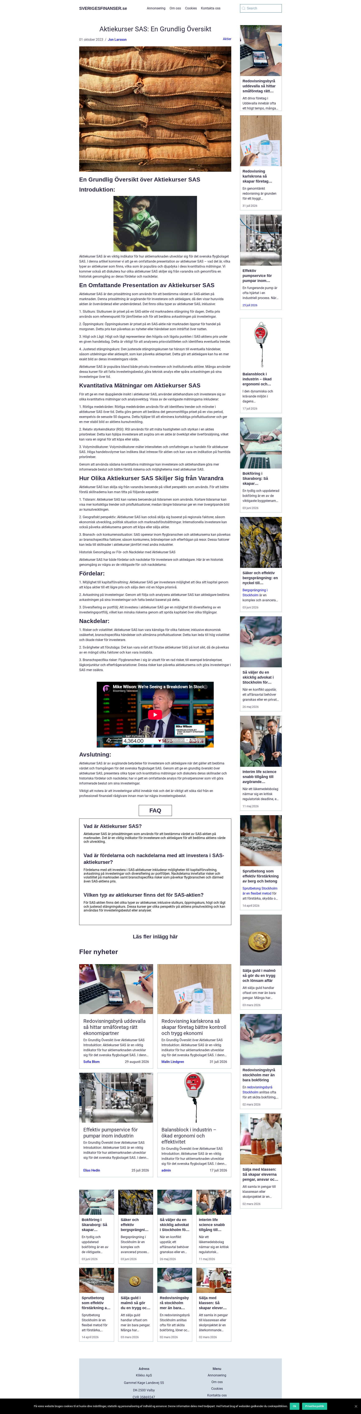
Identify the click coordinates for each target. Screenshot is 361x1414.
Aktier (227, 39)
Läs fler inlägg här (155, 936)
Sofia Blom (91, 1062)
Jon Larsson (117, 40)
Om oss (175, 8)
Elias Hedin (91, 1170)
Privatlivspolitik (314, 1406)
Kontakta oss (210, 8)
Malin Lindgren (172, 1062)
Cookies (191, 8)
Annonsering (156, 8)
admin (166, 1170)
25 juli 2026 (250, 305)
